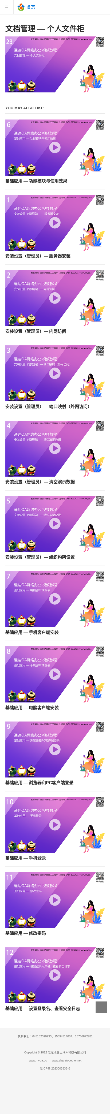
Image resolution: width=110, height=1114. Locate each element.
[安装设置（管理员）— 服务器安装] (55, 223)
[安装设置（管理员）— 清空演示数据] (55, 449)
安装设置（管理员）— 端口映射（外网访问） (48, 406)
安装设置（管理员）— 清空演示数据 (40, 482)
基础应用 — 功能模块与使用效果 (36, 181)
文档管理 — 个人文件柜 (44, 29)
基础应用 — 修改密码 (25, 933)
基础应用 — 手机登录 (25, 858)
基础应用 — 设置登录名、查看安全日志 (42, 1008)
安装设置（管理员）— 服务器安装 (37, 256)
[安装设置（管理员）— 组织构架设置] (55, 524)
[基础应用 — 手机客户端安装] (55, 599)
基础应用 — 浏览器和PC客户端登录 (39, 782)
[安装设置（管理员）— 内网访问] (55, 298)
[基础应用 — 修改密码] (55, 900)
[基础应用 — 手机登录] (55, 825)
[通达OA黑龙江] (27, 6)
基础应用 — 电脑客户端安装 (32, 707)
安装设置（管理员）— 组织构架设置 (40, 557)
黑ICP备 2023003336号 (55, 1068)
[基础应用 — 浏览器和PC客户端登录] (55, 749)
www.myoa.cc (38, 1060)
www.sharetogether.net (66, 1060)
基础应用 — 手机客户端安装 (32, 632)
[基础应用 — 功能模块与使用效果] (55, 147)
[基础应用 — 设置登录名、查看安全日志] (55, 975)
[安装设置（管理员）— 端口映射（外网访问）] (55, 373)
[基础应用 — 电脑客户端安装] (55, 674)
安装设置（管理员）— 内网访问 (35, 331)
